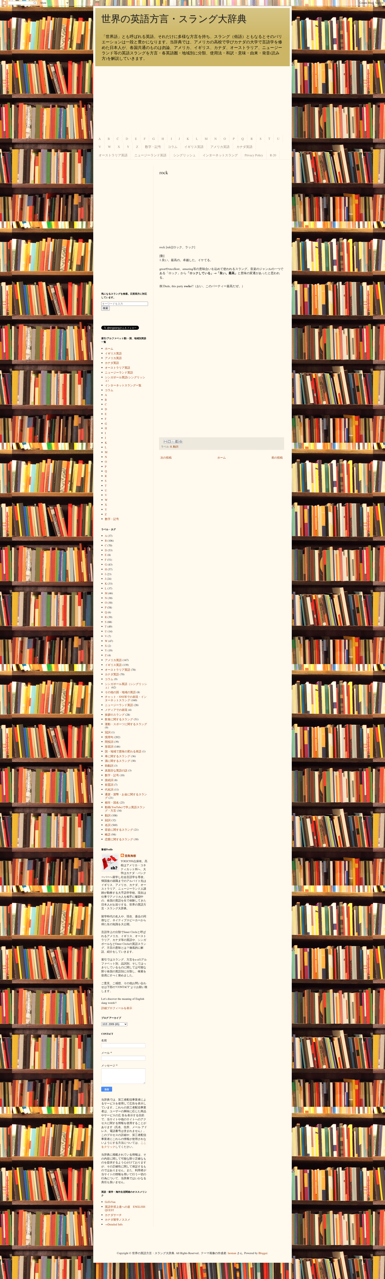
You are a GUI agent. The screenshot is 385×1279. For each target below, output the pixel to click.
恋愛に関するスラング (119, 839)
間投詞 (109, 742)
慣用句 (109, 737)
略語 (107, 834)
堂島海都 (130, 856)
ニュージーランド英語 (150, 155)
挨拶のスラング (115, 714)
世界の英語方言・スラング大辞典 (174, 18)
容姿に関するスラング (119, 829)
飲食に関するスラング (119, 719)
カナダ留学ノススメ (117, 1219)
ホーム (221, 457)
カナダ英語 (244, 146)
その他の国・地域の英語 (120, 692)
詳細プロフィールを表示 (116, 1008)
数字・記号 (153, 146)
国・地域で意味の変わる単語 (123, 751)
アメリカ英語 (220, 146)
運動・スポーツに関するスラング (126, 724)
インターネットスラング (220, 155)
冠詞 (107, 732)
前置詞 (109, 785)
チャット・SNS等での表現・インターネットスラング (126, 698)
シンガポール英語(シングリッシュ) (125, 379)
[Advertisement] (192, 100)
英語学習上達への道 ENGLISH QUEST (125, 1208)
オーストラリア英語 (113, 155)
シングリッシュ (184, 155)
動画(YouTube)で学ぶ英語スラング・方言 (125, 808)
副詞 (107, 820)
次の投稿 (166, 457)
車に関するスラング (117, 756)
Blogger (262, 1253)
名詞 (107, 825)
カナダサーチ (113, 1215)
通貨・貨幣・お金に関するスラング (126, 796)
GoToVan (110, 1202)
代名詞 (109, 789)
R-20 (273, 155)
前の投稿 (277, 457)
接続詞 (109, 780)
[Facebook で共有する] (177, 442)
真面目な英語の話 (116, 770)
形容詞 (109, 746)
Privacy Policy (254, 155)
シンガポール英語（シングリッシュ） (126, 685)
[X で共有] (173, 442)
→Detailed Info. (114, 1224)
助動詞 (109, 765)
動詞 (175, 446)
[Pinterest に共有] (181, 442)
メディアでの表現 (116, 710)
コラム (172, 146)
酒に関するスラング (117, 761)
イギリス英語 (194, 146)
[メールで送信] (165, 442)
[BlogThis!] (169, 442)
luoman (232, 1253)
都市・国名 (112, 802)
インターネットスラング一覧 (123, 385)
